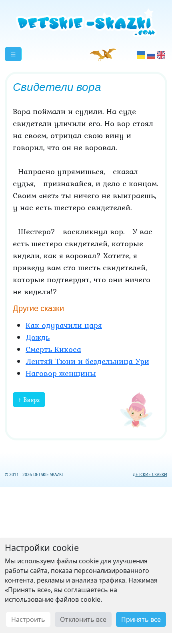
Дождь (38, 337)
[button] (13, 54)
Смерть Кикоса (53, 349)
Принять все (141, 619)
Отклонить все (83, 619)
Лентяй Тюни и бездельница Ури (87, 361)
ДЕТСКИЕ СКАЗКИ (150, 474)
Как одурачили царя (64, 325)
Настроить (28, 619)
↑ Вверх (29, 399)
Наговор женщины (61, 373)
